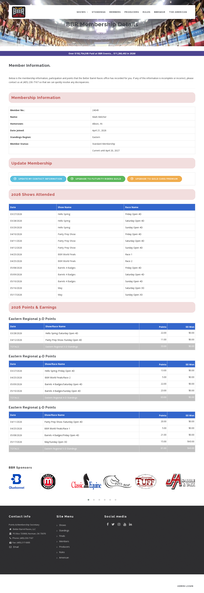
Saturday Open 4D (134, 220)
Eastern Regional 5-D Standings (60, 448)
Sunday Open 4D (134, 227)
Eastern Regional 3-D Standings (61, 346)
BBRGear (159, 12)
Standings (99, 12)
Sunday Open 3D (134, 294)
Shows (81, 12)
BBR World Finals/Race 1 (57, 428)
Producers (131, 12)
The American (178, 12)
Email (15, 546)
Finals (62, 535)
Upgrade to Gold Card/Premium (156, 179)
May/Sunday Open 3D (55, 441)
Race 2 (128, 261)
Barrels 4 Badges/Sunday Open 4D (63, 390)
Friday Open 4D (133, 214)
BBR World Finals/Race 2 (57, 377)
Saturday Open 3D (134, 287)
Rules (146, 12)
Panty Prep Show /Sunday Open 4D (63, 339)
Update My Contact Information (40, 179)
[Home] (18, 11)
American (64, 557)
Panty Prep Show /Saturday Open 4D (63, 421)
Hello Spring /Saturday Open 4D (61, 333)
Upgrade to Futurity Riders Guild (98, 179)
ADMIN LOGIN (185, 586)
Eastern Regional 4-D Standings (61, 397)
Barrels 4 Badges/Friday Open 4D (61, 435)
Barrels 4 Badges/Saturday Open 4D (63, 384)
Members (115, 12)
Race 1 (128, 254)
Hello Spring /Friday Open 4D (60, 370)
